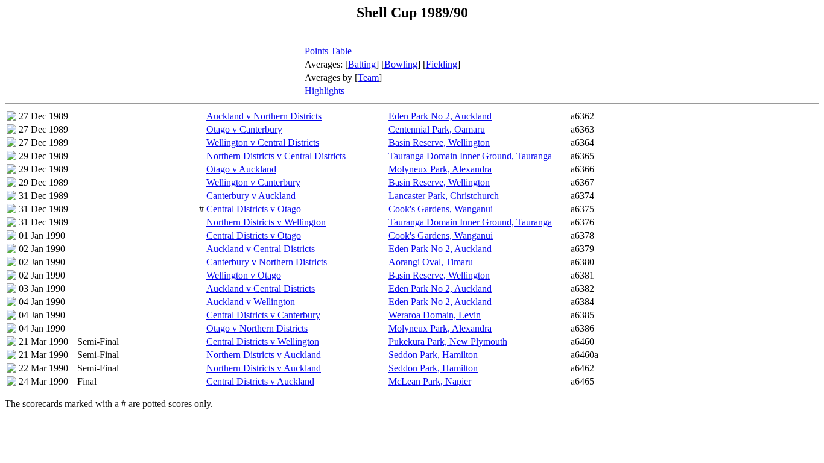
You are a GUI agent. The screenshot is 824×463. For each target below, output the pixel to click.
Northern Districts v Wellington (266, 222)
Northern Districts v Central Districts (276, 156)
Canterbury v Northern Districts (266, 262)
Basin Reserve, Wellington (439, 142)
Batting (362, 64)
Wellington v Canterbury (253, 182)
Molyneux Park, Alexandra (440, 169)
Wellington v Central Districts (262, 142)
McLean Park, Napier (429, 381)
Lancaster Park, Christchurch (443, 196)
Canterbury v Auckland (251, 196)
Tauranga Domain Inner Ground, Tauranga (470, 156)
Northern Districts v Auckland (263, 355)
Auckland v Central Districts (260, 249)
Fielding (441, 64)
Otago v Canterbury (244, 129)
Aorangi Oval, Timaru (430, 262)
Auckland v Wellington (250, 302)
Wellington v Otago (243, 275)
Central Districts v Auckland (260, 381)
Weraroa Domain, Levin (434, 315)
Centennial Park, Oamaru (436, 129)
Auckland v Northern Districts (264, 116)
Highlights (324, 91)
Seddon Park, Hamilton (433, 355)
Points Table (328, 51)
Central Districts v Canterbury (263, 315)
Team (368, 77)
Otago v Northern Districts (257, 328)
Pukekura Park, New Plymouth (447, 341)
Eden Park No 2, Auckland (440, 116)
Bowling (400, 64)
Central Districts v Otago (253, 209)
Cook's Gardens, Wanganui (440, 209)
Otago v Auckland (241, 169)
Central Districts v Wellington (262, 341)
